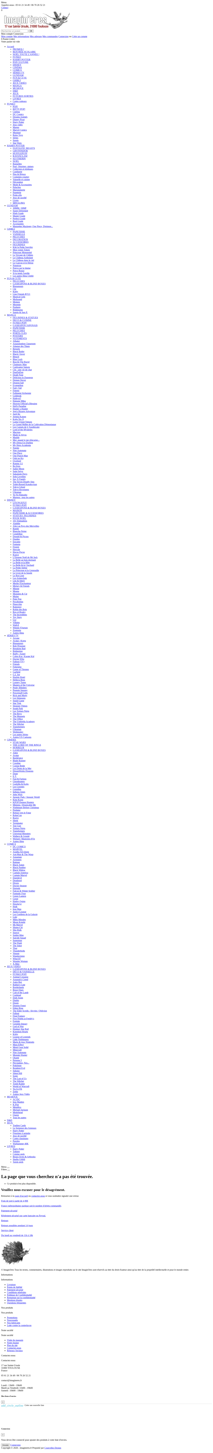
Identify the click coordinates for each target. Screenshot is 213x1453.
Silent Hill (17, 1073)
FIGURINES (19, 244)
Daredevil (17, 878)
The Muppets (19, 716)
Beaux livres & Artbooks (24, 1156)
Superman (17, 940)
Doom (16, 1003)
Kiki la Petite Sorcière (23, 247)
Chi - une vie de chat (22, 369)
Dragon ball (18, 382)
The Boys (17, 713)
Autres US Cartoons (22, 737)
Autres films (18, 633)
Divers (16, 883)
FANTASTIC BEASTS (24, 148)
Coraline (17, 763)
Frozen (16, 547)
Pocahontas (18, 601)
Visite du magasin (15, 1340)
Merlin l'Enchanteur (22, 583)
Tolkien (16, 1151)
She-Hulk (17, 930)
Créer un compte (79, 36)
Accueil (10, 46)
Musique (17, 132)
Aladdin (16, 523)
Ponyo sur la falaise (22, 268)
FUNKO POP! (20, 323)
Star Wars (17, 143)
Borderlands (18, 987)
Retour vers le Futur (22, 812)
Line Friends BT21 (21, 294)
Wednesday (18, 732)
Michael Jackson (20, 1110)
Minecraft (17, 1050)
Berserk (16, 349)
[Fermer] (8, 1167)
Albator (16, 341)
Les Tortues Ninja (21, 711)
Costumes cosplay (21, 177)
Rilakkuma (18, 310)
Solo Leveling (19, 476)
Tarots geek (18, 1162)
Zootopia (17, 630)
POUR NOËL (19, 518)
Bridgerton (18, 651)
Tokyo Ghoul (19, 487)
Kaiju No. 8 (18, 419)
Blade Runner (19, 760)
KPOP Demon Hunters (23, 802)
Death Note (18, 375)
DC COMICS (19, 846)
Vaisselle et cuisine (21, 179)
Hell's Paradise (19, 406)
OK (31, 31)
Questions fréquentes (16, 1303)
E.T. (15, 776)
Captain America (20, 872)
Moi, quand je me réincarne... (26, 440)
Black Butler (18, 351)
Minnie (16, 588)
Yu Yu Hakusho (20, 495)
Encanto (16, 541)
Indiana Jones (19, 792)
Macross (16, 432)
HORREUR (18, 747)
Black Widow (19, 870)
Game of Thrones (21, 669)
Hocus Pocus (19, 552)
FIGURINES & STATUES (25, 317)
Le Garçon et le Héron (23, 263)
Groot (15, 898)
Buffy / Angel (19, 654)
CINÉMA (17, 67)
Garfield (16, 672)
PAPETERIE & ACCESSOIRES (28, 513)
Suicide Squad (19, 938)
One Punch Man (20, 455)
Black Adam (18, 865)
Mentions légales (14, 1300)
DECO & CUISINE (22, 320)
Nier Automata (19, 450)
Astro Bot (17, 982)
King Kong (18, 799)
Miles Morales (19, 919)
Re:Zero (16, 466)
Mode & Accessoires (22, 184)
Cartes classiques (20, 1138)
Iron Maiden (18, 1102)
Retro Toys (18, 135)
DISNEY (17, 65)
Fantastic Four (19, 893)
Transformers (19, 726)
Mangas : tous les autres (23, 497)
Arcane (16, 638)
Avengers (17, 859)
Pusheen (16, 307)
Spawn (16, 932)
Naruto (16, 448)
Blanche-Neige (20, 531)
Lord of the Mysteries (22, 429)
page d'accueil (21, 1196)
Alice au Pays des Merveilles (26, 526)
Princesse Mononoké (22, 252)
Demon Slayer (19, 380)
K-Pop (16, 1104)
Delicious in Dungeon (23, 377)
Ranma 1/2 (18, 463)
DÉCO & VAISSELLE (23, 971)
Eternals (16, 888)
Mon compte (7, 36)
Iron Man (17, 909)
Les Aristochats (20, 578)
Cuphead (17, 995)
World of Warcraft (21, 1086)
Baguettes (17, 164)
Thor (15, 948)
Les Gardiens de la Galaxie (25, 914)
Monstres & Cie (20, 594)
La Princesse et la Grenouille (26, 570)
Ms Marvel (18, 925)
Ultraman (17, 492)
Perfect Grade (19, 218)
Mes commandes (50, 36)
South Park (18, 708)
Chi (14, 289)
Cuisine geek (19, 1154)
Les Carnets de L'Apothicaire (26, 427)
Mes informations (21, 36)
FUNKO (17, 57)
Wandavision (19, 956)
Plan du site (12, 1345)
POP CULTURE (20, 62)
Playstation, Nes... (21, 1063)
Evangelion (18, 385)
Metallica (17, 1107)
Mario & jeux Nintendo (23, 1042)
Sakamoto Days (20, 474)
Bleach (16, 356)
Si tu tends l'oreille (21, 273)
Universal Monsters (22, 833)
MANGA (17, 85)
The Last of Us (20, 1078)
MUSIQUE (18, 88)
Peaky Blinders (20, 687)
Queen (16, 1115)
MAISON (17, 510)
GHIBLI (17, 80)
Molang (16, 302)
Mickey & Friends (21, 586)
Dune (15, 773)
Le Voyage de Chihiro (23, 255)
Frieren (16, 390)
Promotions (12, 1317)
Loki (15, 917)
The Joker (17, 945)
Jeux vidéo (18, 124)
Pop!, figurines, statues (23, 166)
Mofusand (17, 299)
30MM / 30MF (20, 208)
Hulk (15, 906)
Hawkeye (17, 904)
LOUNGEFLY (20, 502)
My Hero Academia (22, 445)
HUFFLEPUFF (20, 153)
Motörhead (18, 1112)
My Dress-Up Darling (23, 442)
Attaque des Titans (21, 346)
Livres (16, 200)
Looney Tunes (19, 682)
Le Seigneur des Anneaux (24, 1128)
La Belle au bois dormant (24, 560)
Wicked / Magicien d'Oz (24, 839)
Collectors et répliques (23, 169)
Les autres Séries (20, 734)
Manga (16, 127)
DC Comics (18, 114)
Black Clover (19, 354)
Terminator (18, 823)
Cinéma (16, 111)
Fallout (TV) (18, 661)
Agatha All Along (21, 852)
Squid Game (18, 700)
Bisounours (18, 286)
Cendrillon (17, 534)
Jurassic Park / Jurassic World (26, 797)
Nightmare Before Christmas (26, 807)
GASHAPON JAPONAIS (25, 325)
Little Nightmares (21, 1039)
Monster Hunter (20, 1055)
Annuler (5, 1445)
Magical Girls (19, 296)
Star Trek (17, 703)
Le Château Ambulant (23, 257)
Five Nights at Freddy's (23, 1018)
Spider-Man (18, 935)
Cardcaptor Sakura (21, 367)
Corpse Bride (19, 766)
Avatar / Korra (19, 640)
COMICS (17, 70)
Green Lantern (19, 896)
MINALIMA (19, 203)
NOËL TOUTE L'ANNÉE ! (26, 54)
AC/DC (16, 1099)
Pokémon (17, 1065)
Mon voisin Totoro (21, 250)
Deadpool (17, 880)
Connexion (63, 36)
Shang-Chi (18, 927)
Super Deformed (20, 210)
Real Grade (18, 221)
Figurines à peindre (21, 1133)
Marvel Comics (20, 130)
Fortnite (16, 1021)
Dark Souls (18, 998)
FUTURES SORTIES (23, 96)
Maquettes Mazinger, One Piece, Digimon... (33, 226)
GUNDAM (18, 75)
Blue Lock (17, 359)
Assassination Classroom (24, 343)
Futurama (17, 667)
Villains (16, 622)
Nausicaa (17, 265)
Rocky (16, 818)
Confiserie (17, 171)
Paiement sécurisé (15, 1290)
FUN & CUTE (20, 78)
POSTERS (18, 336)
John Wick (17, 794)
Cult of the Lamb (20, 992)
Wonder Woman (20, 961)
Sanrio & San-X (20, 312)
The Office (18, 719)
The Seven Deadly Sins (23, 482)
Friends (16, 664)
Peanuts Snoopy (20, 690)
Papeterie (17, 192)
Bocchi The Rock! (21, 362)
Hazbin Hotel (19, 677)
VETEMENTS (20, 338)
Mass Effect (18, 1044)
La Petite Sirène (20, 568)
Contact (4, 7)
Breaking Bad (19, 648)
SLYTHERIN (19, 158)
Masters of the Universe (23, 685)
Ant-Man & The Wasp (23, 854)
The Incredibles (20, 614)
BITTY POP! (19, 109)
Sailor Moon (18, 468)
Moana (16, 591)
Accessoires (18, 224)
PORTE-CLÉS (20, 333)
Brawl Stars (18, 990)
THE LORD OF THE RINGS (27, 745)
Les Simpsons (19, 698)
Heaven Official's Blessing (25, 403)
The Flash (17, 943)
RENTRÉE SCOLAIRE (24, 52)
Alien (15, 753)
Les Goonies (18, 786)
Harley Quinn (19, 901)
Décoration (18, 182)
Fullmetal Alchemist (22, 393)
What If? (17, 958)
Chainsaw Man (20, 364)
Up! (14, 620)
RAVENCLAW (20, 156)
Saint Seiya (18, 471)
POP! (15, 106)
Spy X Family (19, 479)
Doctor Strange (20, 885)
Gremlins (17, 789)
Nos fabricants (13, 1323)
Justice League (19, 912)
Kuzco (16, 554)
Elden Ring (18, 1008)
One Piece (17, 453)
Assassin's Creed (20, 979)
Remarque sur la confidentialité (21, 1297)
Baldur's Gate (19, 984)
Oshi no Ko (18, 458)
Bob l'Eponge (19, 646)
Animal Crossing (20, 977)
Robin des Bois (20, 609)
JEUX (16, 93)
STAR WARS (19, 742)
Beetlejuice (18, 758)
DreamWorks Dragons (23, 771)
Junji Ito (16, 414)
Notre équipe (13, 1343)
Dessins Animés (20, 117)
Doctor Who (18, 659)
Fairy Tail (17, 388)
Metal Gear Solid (20, 1047)
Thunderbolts (19, 951)
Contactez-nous (14, 1348)
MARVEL (18, 849)
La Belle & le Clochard (23, 565)
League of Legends (21, 1037)
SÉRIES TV (18, 72)
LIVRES (17, 98)
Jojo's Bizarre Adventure (24, 411)
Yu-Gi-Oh (17, 1089)
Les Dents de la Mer (22, 768)
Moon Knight (19, 922)
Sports (16, 140)
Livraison (11, 1284)
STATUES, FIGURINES (24, 515)
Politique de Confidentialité (19, 1295)
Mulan (16, 596)
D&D (15, 91)
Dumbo (16, 539)
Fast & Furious (19, 779)
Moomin (17, 304)
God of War (18, 1026)
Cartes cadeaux (20, 101)
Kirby (15, 291)
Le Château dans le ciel (23, 260)
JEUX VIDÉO (20, 83)
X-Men (16, 964)
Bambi (16, 528)
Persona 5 (17, 1060)
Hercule (16, 549)
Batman (16, 862)
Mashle (16, 437)
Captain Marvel (20, 875)
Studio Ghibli (19, 1159)
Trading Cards (19, 1125)
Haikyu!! (17, 398)
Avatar (16, 755)
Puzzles (16, 1141)
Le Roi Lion (18, 575)
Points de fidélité (14, 1287)
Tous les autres (19, 1117)
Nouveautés (12, 1320)
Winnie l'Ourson (20, 627)
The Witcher (18, 724)
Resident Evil (19, 1068)
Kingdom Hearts (20, 1031)
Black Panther (19, 867)
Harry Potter (18, 122)
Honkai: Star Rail (21, 1029)
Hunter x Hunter (20, 409)
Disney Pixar (19, 119)
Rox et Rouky (19, 612)
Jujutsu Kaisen (19, 416)
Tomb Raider (19, 1084)
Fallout (16, 1013)
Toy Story (17, 617)
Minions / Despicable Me (24, 805)
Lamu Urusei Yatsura (22, 422)
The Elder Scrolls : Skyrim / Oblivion (30, 1011)
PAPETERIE (19, 231)
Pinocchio (17, 604)
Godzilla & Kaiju (21, 784)
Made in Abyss (20, 435)
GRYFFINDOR (20, 151)
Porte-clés (17, 195)
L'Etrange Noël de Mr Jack (25, 557)
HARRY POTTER (21, 59)
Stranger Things (20, 706)
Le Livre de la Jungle (22, 573)
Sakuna (16, 1070)
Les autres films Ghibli (23, 276)
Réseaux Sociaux (15, 1350)
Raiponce (17, 607)
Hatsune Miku (19, 401)
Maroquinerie (19, 190)
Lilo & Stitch (19, 581)
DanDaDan (18, 372)
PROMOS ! (18, 49)
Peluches (17, 187)
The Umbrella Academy (24, 721)
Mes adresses (36, 36)
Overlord (17, 461)
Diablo (16, 1000)
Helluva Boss (19, 680)
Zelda (15, 1091)
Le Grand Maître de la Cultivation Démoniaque (34, 424)
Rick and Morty (20, 695)
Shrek (15, 820)
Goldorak (17, 396)
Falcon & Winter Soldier (24, 891)
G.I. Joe (16, 674)
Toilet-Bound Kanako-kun (25, 484)
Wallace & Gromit (21, 836)
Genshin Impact (20, 1024)
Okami (16, 1057)
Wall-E (16, 625)
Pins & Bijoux (19, 174)
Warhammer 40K (21, 1143)
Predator (16, 810)
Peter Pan (17, 599)
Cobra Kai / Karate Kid (23, 656)
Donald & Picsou (21, 536)
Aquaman (17, 857)
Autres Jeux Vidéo (21, 1094)
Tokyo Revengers (21, 489)
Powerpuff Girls (20, 693)
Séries (15, 138)
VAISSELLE (19, 234)
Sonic (15, 1076)
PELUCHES (19, 237)
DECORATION (20, 239)
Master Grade (19, 216)
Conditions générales (16, 1292)
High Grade (18, 213)
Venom (16, 953)
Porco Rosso (18, 270)
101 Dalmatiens (20, 521)
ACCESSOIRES (21, 242)
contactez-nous (38, 1196)
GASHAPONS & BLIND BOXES (29, 283)
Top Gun (17, 826)
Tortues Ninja (19, 828)
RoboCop (17, 815)
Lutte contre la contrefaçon (19, 1325)
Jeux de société (20, 197)
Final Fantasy (19, 1016)
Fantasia (16, 544)
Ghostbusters (19, 781)
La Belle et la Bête (21, 562)
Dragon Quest (19, 1005)
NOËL (16, 161)
